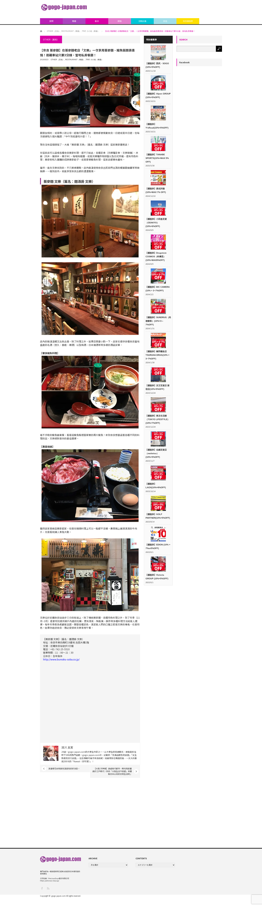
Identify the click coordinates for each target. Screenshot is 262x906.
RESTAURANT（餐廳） (75, 60)
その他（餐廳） (96, 60)
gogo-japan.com (58, 895)
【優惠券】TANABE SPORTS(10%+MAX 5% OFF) (157, 158)
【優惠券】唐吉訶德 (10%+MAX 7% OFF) (156, 190)
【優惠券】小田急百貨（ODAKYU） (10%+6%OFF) (156, 222)
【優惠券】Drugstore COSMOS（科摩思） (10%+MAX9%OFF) (156, 256)
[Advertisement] (167, 9)
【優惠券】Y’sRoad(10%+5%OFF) (157, 126)
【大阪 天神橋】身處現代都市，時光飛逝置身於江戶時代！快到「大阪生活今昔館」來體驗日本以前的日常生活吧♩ (112, 771)
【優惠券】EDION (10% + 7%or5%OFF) (158, 546)
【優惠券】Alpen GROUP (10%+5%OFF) (158, 95)
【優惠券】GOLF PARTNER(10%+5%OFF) (158, 516)
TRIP (87, 60)
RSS (48, 888)
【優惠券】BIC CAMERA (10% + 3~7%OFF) (158, 289)
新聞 (51, 21)
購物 (120, 21)
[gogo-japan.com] (64, 7)
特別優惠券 (188, 21)
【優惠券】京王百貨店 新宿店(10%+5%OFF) (158, 387)
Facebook (184, 62)
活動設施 (142, 21)
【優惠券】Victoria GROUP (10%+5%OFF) (157, 577)
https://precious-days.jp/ (49, 880)
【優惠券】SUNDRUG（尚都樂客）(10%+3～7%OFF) (158, 321)
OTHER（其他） (57, 60)
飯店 (97, 21)
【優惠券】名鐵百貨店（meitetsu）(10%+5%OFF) (156, 453)
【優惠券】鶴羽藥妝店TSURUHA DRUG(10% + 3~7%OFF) (157, 355)
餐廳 (74, 21)
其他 (165, 21)
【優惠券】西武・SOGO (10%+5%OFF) (157, 65)
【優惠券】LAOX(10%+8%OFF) (156, 486)
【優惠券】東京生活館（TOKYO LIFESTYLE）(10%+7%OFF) (158, 419)
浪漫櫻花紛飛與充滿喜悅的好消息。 (64, 768)
